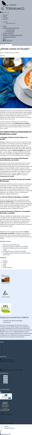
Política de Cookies (8, 420)
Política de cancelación (9, 352)
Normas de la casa (8, 350)
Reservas (5, 347)
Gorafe (5, 262)
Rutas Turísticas (7, 267)
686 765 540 (5, 12)
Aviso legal (6, 417)
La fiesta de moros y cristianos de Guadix (14, 251)
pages (4, 266)
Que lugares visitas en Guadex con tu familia (15, 246)
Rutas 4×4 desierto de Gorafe (13, 35)
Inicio (5, 26)
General (2, 55)
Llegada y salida (7, 348)
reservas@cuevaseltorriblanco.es (10, 367)
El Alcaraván (10, 31)
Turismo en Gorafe (9, 37)
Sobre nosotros (8, 33)
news (4, 264)
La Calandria (10, 30)
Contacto (5, 353)
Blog (4, 39)
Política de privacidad (9, 419)
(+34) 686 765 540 (7, 364)
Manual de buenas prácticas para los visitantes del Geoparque (15, 336)
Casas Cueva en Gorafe (11, 28)
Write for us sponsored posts (11, 244)
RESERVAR (8, 40)
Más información (6, 434)
